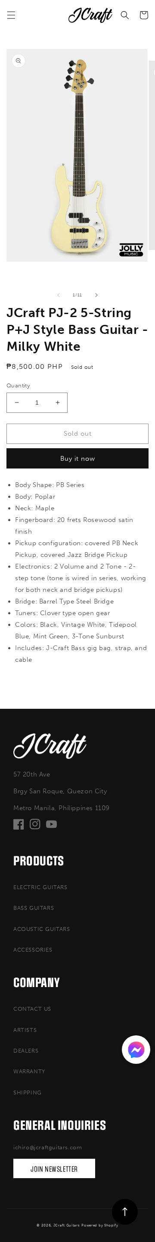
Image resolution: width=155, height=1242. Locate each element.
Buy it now (77, 458)
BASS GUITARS (33, 908)
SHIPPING (27, 1092)
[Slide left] (58, 295)
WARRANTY (29, 1071)
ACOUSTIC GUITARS (41, 929)
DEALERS (25, 1050)
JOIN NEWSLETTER (54, 1169)
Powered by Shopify (99, 1225)
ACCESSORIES (33, 949)
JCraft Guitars (66, 1225)
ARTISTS (25, 1030)
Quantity (18, 385)
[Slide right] (96, 295)
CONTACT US (32, 1009)
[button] (11, 15)
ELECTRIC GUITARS (40, 887)
